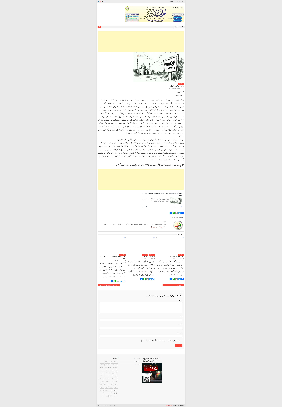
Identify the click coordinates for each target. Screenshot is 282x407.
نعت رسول (107, 393)
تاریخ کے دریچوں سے (108, 367)
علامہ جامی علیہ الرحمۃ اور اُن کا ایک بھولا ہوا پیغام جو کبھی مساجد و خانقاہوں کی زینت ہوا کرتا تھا (108, 285)
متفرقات (106, 387)
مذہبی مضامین (115, 390)
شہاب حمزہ (178, 217)
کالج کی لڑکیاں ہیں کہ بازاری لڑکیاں (149, 257)
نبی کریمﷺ (115, 393)
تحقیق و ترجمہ (101, 367)
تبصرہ (180, 300)
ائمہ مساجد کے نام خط (180, 285)
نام (181, 316)
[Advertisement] (141, 41)
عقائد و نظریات (110, 384)
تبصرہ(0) (168, 88)
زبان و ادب (107, 376)
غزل (101, 384)
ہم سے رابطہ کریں (138, 361)
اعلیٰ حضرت (110, 361)
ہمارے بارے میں (138, 358)
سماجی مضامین (101, 376)
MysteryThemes (169, 405)
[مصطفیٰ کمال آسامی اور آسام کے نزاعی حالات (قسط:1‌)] (170, 245)
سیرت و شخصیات (101, 379)
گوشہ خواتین (146, 254)
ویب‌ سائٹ (179, 332)
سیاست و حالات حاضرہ (114, 379)
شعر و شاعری (107, 381)
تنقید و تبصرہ (112, 370)
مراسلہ (111, 390)
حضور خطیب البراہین (114, 373)
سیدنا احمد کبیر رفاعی (107, 379)
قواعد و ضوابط (138, 365)
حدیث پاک (107, 370)
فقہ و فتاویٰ (116, 387)
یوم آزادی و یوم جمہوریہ (104, 396)
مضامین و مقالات (105, 390)
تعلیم (116, 370)
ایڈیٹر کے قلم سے (115, 367)
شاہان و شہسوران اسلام (114, 381)
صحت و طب (115, 384)
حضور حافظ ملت (102, 370)
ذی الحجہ (116, 376)
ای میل (180, 324)
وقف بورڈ (176, 217)
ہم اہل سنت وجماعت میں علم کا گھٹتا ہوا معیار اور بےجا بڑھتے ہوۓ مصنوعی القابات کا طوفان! (113, 257)
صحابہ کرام (102, 381)
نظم (142, 254)
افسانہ (106, 361)
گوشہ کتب (110, 396)
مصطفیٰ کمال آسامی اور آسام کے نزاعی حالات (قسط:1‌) (176, 257)
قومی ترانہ (111, 387)
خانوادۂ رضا (102, 373)
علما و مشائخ (105, 384)
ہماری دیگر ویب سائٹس (171, 1)
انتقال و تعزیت (107, 364)
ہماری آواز (173, 88)
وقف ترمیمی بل (173, 217)
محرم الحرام (102, 387)
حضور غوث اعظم (108, 373)
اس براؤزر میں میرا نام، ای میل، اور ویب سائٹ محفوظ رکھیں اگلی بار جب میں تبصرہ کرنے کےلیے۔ (160, 340)
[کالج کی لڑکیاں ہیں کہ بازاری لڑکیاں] (141, 245)
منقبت (100, 390)
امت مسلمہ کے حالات (181, 83)
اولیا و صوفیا (102, 364)
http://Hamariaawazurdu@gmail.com (158, 227)
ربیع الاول (112, 376)
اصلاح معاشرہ (115, 361)
